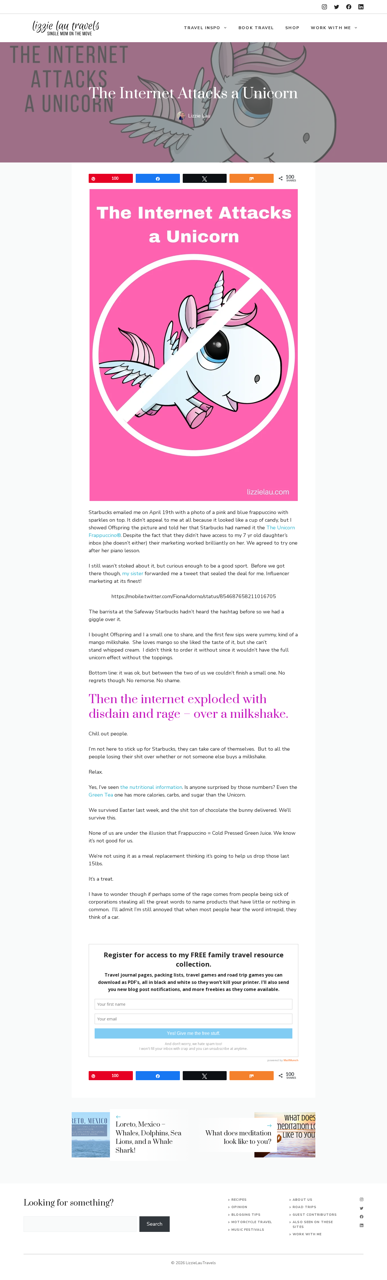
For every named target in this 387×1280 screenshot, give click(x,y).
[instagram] (324, 6)
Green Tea (101, 794)
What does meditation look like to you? (238, 1137)
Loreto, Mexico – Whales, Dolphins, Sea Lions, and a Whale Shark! (149, 1137)
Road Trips (304, 1207)
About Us (302, 1200)
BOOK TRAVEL (256, 28)
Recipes (239, 1200)
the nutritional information (151, 787)
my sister (132, 573)
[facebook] (348, 6)
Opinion (239, 1207)
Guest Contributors (315, 1215)
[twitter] (336, 6)
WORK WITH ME (331, 28)
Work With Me (307, 1234)
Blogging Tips (246, 1215)
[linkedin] (360, 6)
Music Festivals (247, 1230)
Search (154, 1224)
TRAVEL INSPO (202, 28)
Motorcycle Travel (251, 1222)
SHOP (292, 28)
